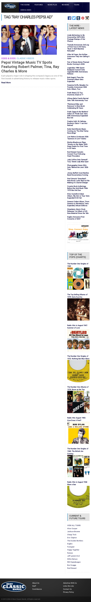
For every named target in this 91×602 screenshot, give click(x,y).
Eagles (69, 544)
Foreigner (70, 547)
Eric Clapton (72, 538)
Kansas (70, 553)
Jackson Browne (73, 532)
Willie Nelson (72, 559)
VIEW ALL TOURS (74, 525)
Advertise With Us (70, 583)
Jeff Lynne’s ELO (73, 556)
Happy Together (73, 550)
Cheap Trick (71, 535)
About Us (35, 583)
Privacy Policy (68, 592)
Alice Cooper (72, 529)
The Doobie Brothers (75, 541)
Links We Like (68, 586)
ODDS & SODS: (8, 58)
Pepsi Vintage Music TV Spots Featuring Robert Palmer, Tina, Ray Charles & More (30, 66)
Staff (34, 586)
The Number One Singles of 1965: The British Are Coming (77, 451)
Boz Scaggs (71, 565)
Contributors (37, 589)
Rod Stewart (71, 568)
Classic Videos (25, 58)
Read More (6, 83)
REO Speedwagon (74, 562)
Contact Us (67, 589)
